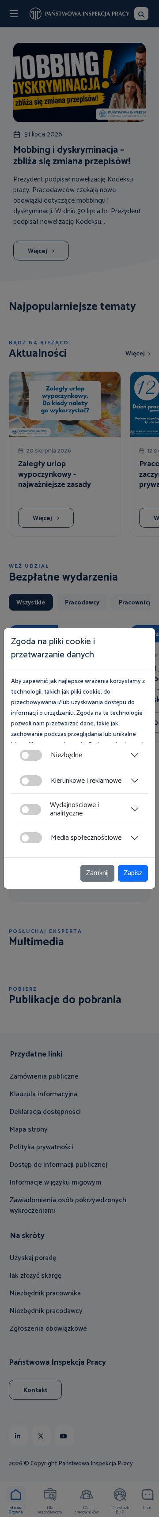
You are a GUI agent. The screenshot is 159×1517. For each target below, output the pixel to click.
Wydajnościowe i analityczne (74, 809)
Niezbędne (66, 755)
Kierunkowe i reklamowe (86, 781)
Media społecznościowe (86, 838)
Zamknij (97, 873)
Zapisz (133, 873)
